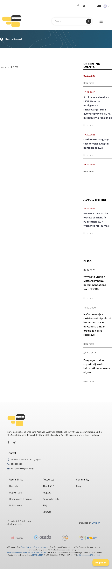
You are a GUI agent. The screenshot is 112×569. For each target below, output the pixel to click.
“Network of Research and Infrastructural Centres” (26, 552)
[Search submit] (88, 21)
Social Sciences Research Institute (35, 547)
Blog (99, 6)
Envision (96, 522)
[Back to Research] (1, 39)
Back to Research (13, 39)
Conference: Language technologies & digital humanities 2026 (96, 143)
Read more (88, 83)
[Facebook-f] (8, 442)
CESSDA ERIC (37, 555)
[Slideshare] (14, 442)
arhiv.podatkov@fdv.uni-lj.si (88, 555)
